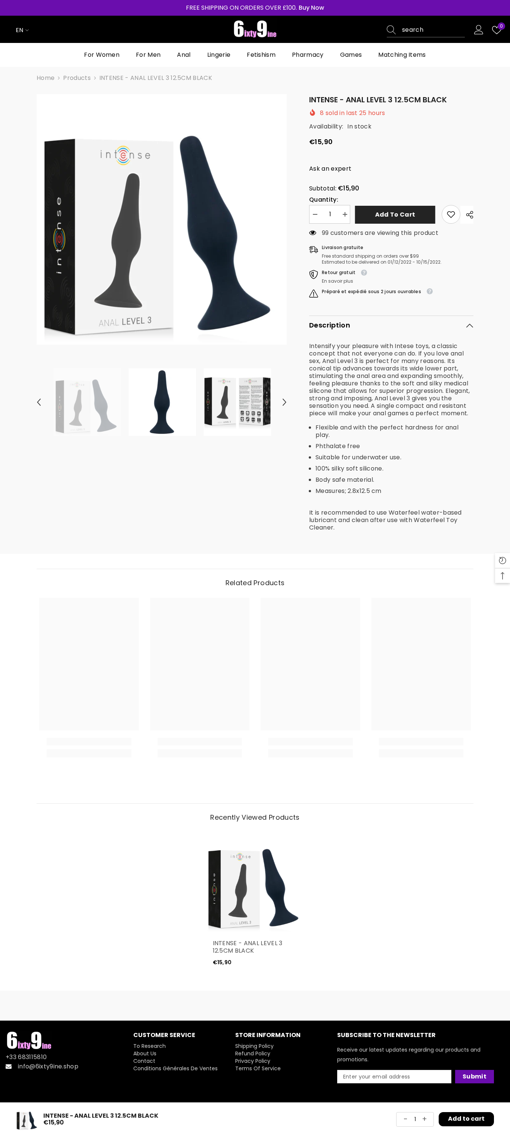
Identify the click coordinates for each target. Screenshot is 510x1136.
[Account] (478, 30)
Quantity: (323, 200)
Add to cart (396, 214)
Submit (474, 1076)
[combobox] (433, 30)
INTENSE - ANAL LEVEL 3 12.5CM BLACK (248, 947)
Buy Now (311, 8)
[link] (451, 214)
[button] (38, 402)
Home (46, 78)
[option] (162, 219)
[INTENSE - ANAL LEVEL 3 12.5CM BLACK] (255, 882)
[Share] (466, 215)
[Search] (426, 30)
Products (77, 78)
